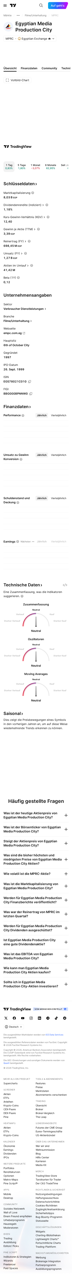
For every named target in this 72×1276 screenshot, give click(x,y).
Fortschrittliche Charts (48, 1242)
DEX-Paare (9, 1113)
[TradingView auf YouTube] (22, 1018)
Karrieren (41, 1161)
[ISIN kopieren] (29, 381)
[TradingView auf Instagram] (31, 1018)
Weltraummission (45, 1149)
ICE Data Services (54, 1034)
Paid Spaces (10, 1268)
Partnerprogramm (46, 1265)
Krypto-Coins (11, 1105)
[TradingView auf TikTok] (56, 1018)
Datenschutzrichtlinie (48, 1201)
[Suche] (41, 5)
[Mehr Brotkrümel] (18, 15)
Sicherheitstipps (45, 1213)
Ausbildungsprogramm (49, 1268)
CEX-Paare (9, 1109)
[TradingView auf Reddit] (64, 1018)
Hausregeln (9, 1223)
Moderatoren (10, 1227)
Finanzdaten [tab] (29, 68)
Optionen (8, 1175)
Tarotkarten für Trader (48, 1179)
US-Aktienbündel (45, 1135)
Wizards (8, 1260)
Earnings (8, 1149)
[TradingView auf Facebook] (14, 1018)
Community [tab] (49, 68)
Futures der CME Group (49, 1127)
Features (40, 1083)
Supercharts (10, 1083)
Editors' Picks (11, 1246)
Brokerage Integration (48, 1261)
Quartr (6, 1063)
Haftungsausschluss (47, 1197)
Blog (38, 1153)
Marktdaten (42, 1090)
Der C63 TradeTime (47, 1183)
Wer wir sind (42, 1145)
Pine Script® (10, 1183)
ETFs (6, 1097)
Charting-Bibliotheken (48, 1235)
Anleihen (8, 1101)
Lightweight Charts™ (47, 1239)
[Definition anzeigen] (32, 192)
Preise (39, 1087)
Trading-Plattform (46, 1246)
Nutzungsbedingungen (49, 1194)
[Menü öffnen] (5, 5)
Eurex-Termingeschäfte (49, 1131)
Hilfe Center (42, 1157)
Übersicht (41, 1105)
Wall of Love (10, 1212)
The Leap (41, 1116)
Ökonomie (9, 1145)
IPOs (6, 1157)
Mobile (7, 1194)
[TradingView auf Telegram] (47, 1018)
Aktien (7, 1094)
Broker (39, 1109)
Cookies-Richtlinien (46, 1205)
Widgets (40, 1231)
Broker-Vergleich (45, 1113)
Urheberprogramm (14, 1220)
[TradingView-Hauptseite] (17, 1009)
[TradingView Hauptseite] (13, 5)
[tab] (41, 415)
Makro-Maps (10, 1179)
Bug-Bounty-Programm (49, 1216)
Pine (5, 1116)
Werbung (41, 1257)
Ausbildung (9, 1242)
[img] (49, 38)
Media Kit (41, 1165)
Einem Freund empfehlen (17, 1216)
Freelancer (9, 1264)
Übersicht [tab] (10, 68)
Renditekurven (11, 1171)
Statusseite (42, 1220)
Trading (7, 1238)
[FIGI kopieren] (30, 393)
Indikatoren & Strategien (17, 1256)
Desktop (8, 1197)
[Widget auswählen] (65, 584)
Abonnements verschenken (51, 1094)
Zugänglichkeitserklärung (50, 1209)
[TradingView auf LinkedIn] (39, 1018)
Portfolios (8, 1168)
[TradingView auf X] (5, 1018)
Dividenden (9, 1153)
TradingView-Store (46, 1175)
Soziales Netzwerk (14, 1208)
